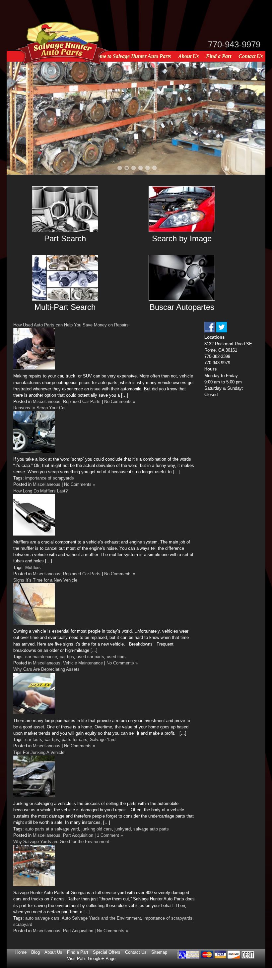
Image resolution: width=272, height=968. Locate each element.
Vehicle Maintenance (83, 662)
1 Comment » (110, 835)
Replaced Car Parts (82, 401)
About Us (188, 56)
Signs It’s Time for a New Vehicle (45, 580)
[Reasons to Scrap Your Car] (34, 451)
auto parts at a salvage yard (52, 828)
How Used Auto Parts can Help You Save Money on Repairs (71, 324)
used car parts (90, 656)
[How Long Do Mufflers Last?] (34, 534)
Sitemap (159, 952)
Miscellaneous (46, 401)
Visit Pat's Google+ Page (91, 958)
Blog (35, 952)
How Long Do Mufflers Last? (40, 490)
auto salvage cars (42, 918)
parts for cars (74, 739)
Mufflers (33, 567)
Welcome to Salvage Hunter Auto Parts (129, 56)
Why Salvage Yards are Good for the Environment (61, 841)
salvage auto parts (151, 828)
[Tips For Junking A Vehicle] (34, 795)
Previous (20, 117)
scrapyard (22, 924)
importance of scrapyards (49, 478)
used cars (116, 656)
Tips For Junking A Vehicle (38, 752)
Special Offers (106, 952)
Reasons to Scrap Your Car (39, 407)
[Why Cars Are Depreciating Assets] (34, 712)
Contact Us (250, 56)
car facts (33, 739)
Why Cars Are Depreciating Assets (46, 669)
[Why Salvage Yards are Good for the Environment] (34, 884)
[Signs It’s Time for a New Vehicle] (34, 623)
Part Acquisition (78, 835)
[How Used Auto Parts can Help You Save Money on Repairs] (34, 368)
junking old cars (97, 828)
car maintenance (41, 656)
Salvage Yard (102, 739)
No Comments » (119, 401)
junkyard (122, 828)
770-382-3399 (217, 356)
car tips (67, 656)
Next (252, 117)
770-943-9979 (234, 44)
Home (21, 952)
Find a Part (218, 56)
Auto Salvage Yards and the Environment (101, 918)
